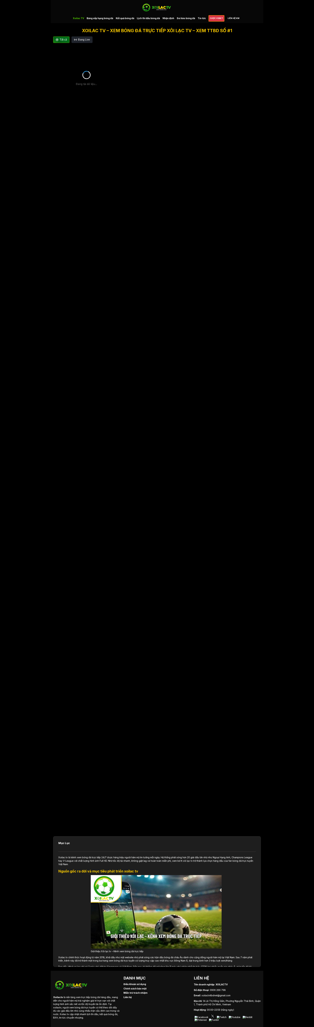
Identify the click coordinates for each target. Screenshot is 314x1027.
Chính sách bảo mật (135, 988)
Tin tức (202, 18)
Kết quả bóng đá (125, 18)
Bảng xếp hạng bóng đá (100, 18)
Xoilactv (58, 997)
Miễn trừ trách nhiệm (135, 992)
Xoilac (61, 857)
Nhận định (168, 18)
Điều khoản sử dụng (134, 984)
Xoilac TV (78, 18)
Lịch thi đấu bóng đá (148, 18)
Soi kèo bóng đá (186, 18)
